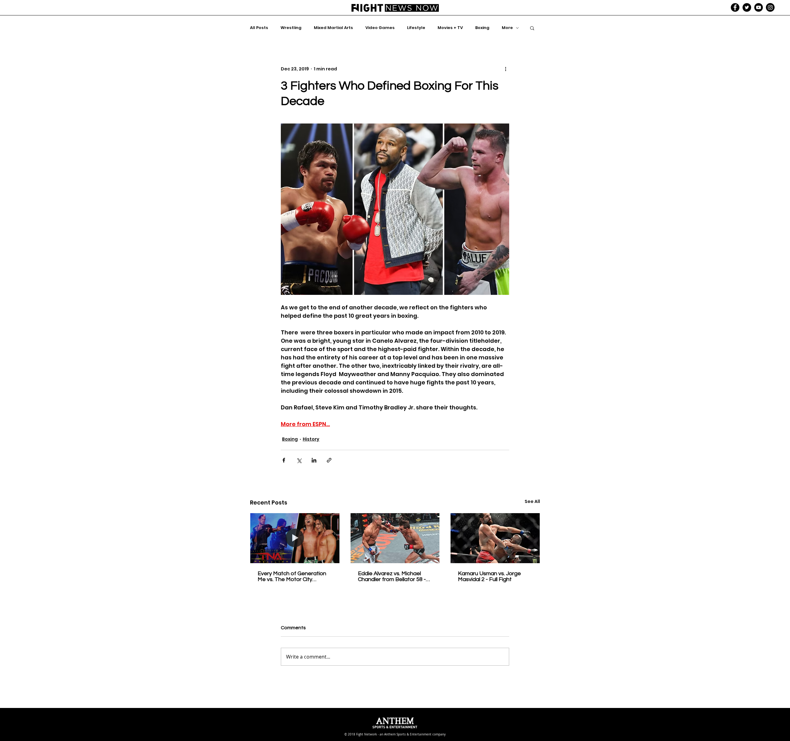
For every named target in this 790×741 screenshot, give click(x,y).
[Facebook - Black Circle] (735, 7)
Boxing (482, 27)
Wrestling (291, 27)
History (311, 439)
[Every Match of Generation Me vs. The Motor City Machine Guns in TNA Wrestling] (294, 538)
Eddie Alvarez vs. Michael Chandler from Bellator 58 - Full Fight (392, 576)
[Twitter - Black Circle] (746, 7)
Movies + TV (450, 27)
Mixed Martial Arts (333, 27)
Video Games (380, 27)
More (507, 27)
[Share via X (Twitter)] (299, 460)
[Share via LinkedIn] (314, 460)
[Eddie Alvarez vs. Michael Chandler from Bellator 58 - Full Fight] (395, 538)
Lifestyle (416, 27)
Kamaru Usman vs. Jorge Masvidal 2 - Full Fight (489, 576)
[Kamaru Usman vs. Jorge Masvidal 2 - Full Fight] (495, 538)
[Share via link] (329, 460)
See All (532, 501)
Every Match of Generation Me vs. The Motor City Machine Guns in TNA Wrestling (292, 576)
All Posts (259, 27)
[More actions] (505, 69)
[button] (532, 27)
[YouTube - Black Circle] (758, 7)
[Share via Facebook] (284, 460)
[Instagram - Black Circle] (770, 7)
